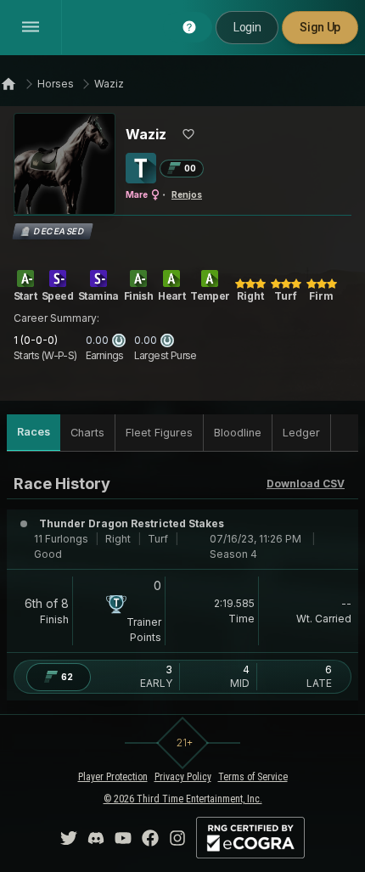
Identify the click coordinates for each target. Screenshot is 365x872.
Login (247, 27)
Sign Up (320, 27)
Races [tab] (33, 431)
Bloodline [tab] (237, 432)
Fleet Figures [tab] (159, 432)
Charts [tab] (87, 432)
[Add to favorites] (188, 134)
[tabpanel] (182, 586)
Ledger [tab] (301, 432)
